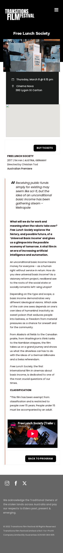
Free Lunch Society (31, 33)
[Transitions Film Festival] (19, 21)
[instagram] (7, 483)
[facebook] (16, 483)
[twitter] (24, 483)
